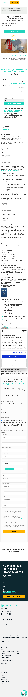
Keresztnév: (5, 440)
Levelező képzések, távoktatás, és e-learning (10, 651)
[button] (21, 2)
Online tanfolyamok (5, 649)
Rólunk (2, 675)
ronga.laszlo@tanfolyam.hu (16, 329)
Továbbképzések (4, 647)
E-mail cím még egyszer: (8, 502)
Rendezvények (4, 679)
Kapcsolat (3, 677)
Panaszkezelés (4, 667)
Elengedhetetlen (14, 365)
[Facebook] (1, 614)
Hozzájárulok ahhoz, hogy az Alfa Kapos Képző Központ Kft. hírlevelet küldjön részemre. (13, 526)
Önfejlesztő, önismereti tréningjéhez (10, 170)
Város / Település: (6, 478)
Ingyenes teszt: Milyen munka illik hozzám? (10, 653)
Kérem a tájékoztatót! (14, 103)
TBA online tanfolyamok (6, 655)
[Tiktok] (7, 614)
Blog (2, 683)
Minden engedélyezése (14, 356)
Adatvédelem (4, 665)
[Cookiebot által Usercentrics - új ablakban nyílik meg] (21, 331)
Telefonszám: (5, 490)
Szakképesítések (4, 645)
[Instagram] (4, 614)
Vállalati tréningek (5, 657)
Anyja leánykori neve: (6, 447)
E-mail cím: (5, 496)
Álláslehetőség (4, 685)
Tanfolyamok (4, 644)
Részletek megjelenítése (18, 352)
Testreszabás (13, 360)
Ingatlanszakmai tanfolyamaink (15, 8)
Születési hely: (5, 453)
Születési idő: (5, 460)
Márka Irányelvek (5, 681)
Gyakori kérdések (4, 663)
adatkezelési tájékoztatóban (9, 592)
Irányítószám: (5, 472)
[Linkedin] (10, 614)
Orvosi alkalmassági (5, 668)
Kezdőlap (3, 8)
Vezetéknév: (5, 434)
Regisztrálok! (14, 31)
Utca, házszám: (5, 483)
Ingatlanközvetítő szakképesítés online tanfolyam (12, 10)
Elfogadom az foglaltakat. (9, 592)
